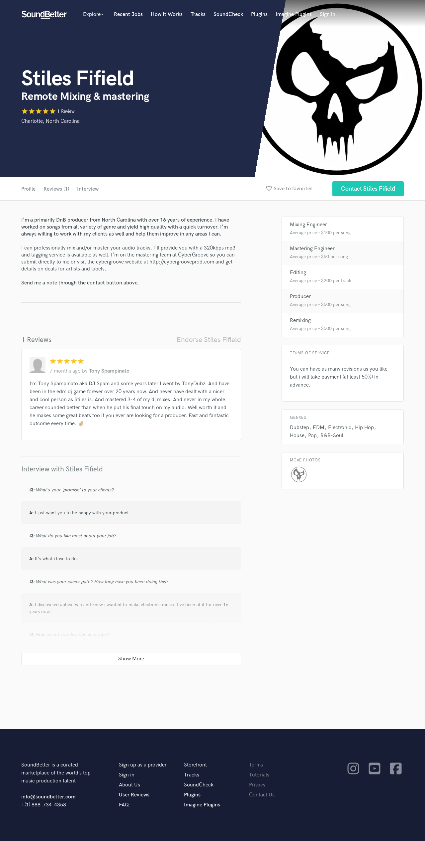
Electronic (339, 427)
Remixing (300, 320)
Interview (88, 189)
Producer (300, 296)
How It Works (167, 14)
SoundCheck (228, 14)
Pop (312, 435)
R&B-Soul (331, 435)
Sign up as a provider (143, 765)
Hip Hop (364, 427)
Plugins (259, 14)
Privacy (257, 785)
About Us (129, 785)
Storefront (195, 765)
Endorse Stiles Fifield (209, 340)
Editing (298, 272)
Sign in (327, 14)
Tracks (198, 14)
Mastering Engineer (312, 249)
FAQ (124, 805)
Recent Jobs (128, 14)
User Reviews (134, 795)
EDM (318, 427)
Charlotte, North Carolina (50, 121)
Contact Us (262, 795)
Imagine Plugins (294, 14)
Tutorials (259, 775)
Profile (28, 189)
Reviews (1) (56, 189)
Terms (256, 765)
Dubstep (299, 427)
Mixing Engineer (308, 225)
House (297, 435)
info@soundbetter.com (48, 797)
